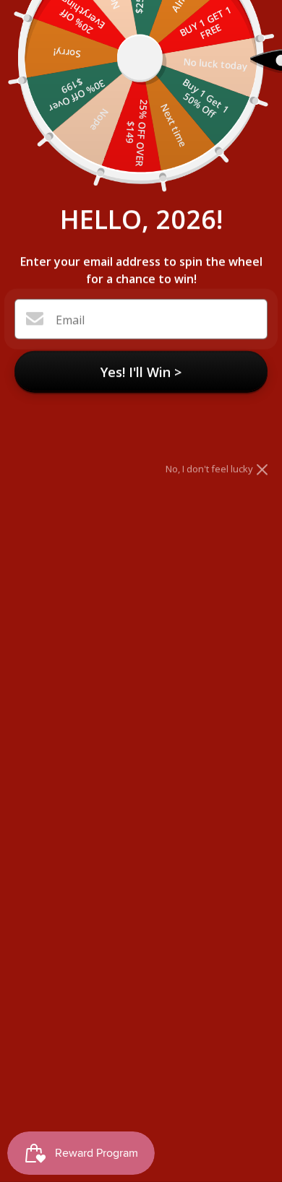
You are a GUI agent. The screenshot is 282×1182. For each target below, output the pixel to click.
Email (70, 320)
